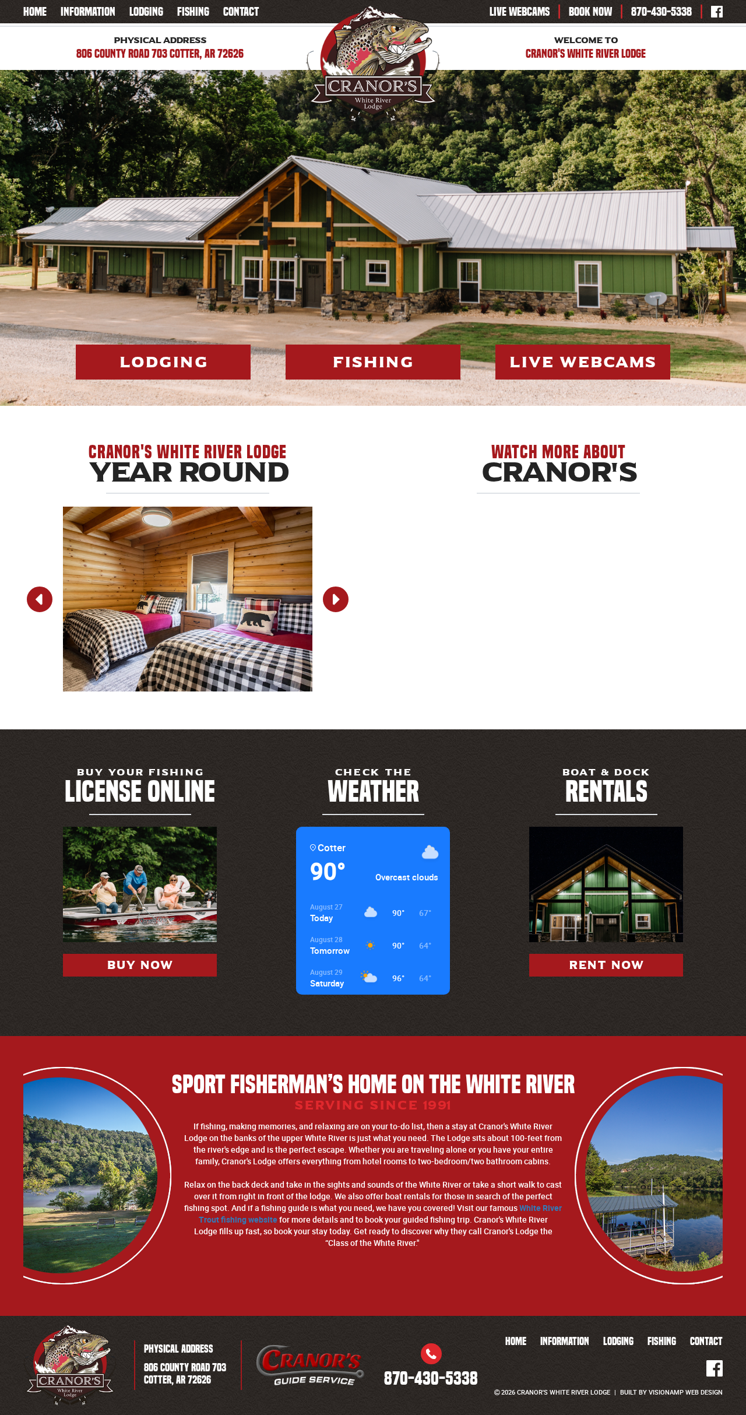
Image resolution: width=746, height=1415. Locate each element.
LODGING (146, 12)
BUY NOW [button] (140, 965)
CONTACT (241, 12)
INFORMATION (88, 12)
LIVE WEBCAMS (520, 12)
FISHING (193, 12)
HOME (35, 12)
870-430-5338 (661, 12)
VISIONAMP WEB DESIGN (686, 1392)
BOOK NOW (590, 12)
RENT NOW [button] (606, 965)
